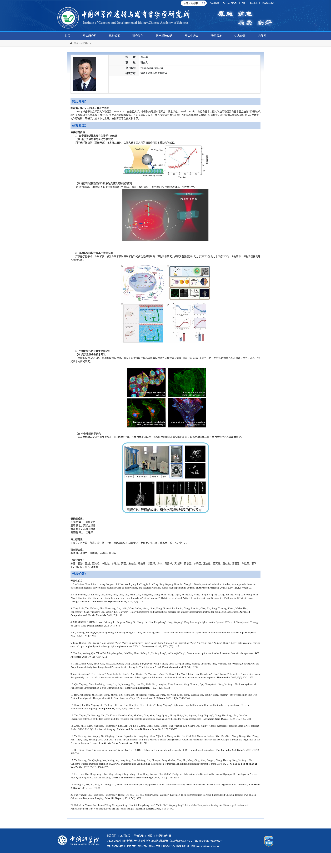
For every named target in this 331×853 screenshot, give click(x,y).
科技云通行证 (230, 3)
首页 (67, 35)
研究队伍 (137, 35)
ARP (244, 3)
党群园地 (216, 35)
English (254, 3)
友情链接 (125, 835)
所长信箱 (139, 835)
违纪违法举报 (163, 835)
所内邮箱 (214, 3)
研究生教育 (192, 35)
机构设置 (114, 35)
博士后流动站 (164, 35)
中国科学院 (268, 3)
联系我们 (111, 835)
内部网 (262, 35)
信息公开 (239, 35)
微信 (150, 835)
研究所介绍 (90, 35)
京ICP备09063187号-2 (180, 841)
